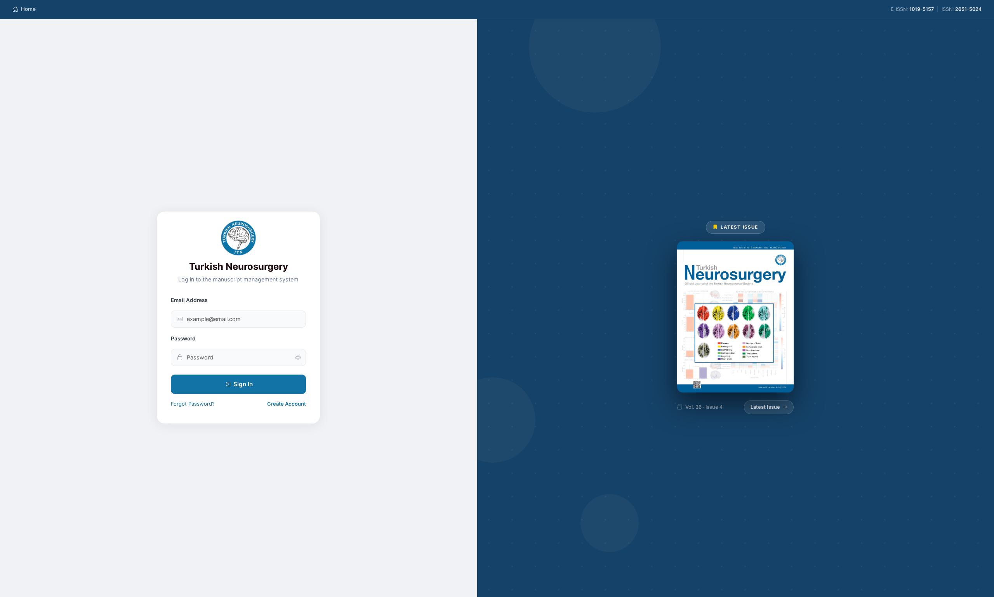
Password (183, 338)
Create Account (286, 404)
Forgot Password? (193, 404)
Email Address (189, 300)
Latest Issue (765, 407)
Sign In (243, 384)
